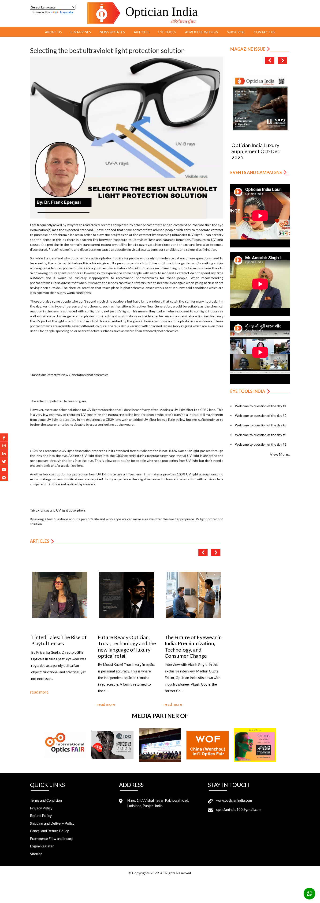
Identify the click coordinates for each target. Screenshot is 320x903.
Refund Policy (41, 815)
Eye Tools (167, 32)
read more (39, 691)
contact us (264, 32)
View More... (280, 454)
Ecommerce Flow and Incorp (51, 838)
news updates (112, 32)
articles (141, 32)
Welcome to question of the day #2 (261, 415)
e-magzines (81, 32)
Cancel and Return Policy (49, 831)
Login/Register (42, 846)
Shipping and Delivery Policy (52, 823)
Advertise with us (201, 32)
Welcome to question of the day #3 (261, 425)
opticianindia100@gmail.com (238, 809)
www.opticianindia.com (234, 800)
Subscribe (236, 32)
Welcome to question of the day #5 (261, 444)
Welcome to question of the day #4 (261, 435)
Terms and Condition (46, 800)
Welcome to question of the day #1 (261, 406)
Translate (66, 12)
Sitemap (36, 854)
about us (53, 32)
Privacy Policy (41, 808)
